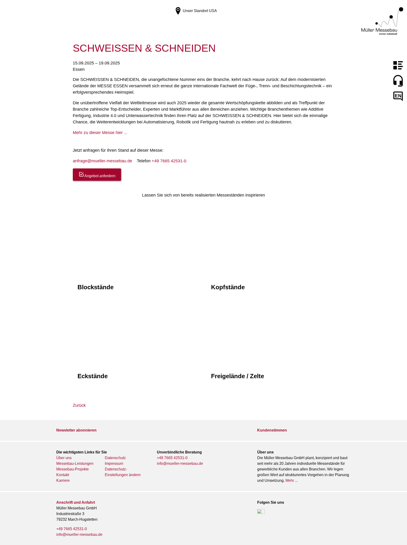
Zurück (79, 405)
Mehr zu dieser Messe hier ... (100, 132)
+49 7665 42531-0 (169, 161)
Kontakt (62, 475)
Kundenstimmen (272, 430)
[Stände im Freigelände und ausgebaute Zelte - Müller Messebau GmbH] (270, 302)
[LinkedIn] (261, 513)
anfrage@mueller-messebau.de (102, 161)
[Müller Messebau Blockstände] (137, 212)
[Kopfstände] (270, 212)
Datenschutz (115, 458)
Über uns (64, 458)
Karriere (63, 480)
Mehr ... (291, 480)
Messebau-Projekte (72, 469)
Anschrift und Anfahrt (75, 502)
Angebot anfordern (99, 176)
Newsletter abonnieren (76, 430)
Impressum (114, 463)
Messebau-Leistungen (75, 463)
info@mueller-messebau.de (180, 463)
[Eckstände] (137, 302)
